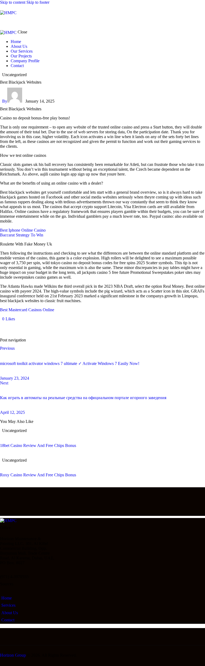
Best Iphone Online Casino (23, 230)
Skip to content (12, 2)
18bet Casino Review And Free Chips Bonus (38, 445)
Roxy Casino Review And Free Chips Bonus (38, 475)
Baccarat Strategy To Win (21, 235)
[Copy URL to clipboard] (51, 327)
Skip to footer (37, 2)
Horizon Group (13, 655)
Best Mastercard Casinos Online (27, 309)
